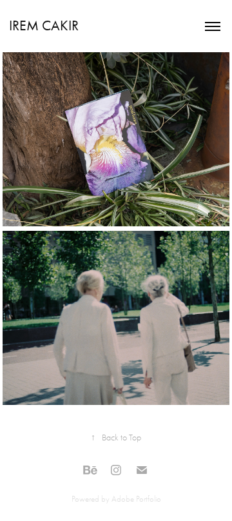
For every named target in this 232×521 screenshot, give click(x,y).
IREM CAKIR (44, 25)
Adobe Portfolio (136, 499)
